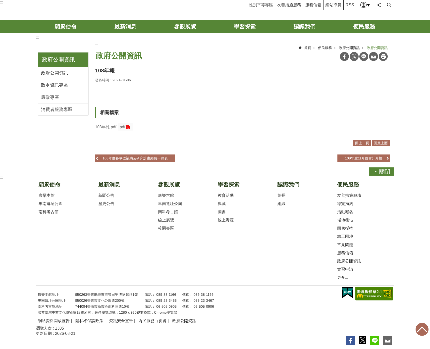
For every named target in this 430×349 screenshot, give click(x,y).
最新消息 (125, 26)
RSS (350, 5)
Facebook (344, 56)
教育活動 (226, 195)
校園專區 (166, 228)
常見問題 (345, 245)
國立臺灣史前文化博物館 (74, 10)
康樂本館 (46, 195)
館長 (281, 195)
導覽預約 (345, 203)
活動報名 (345, 212)
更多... (342, 277)
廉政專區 (50, 97)
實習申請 (345, 269)
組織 (281, 203)
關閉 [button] (384, 172)
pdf (122, 127)
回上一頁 (362, 143)
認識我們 (305, 26)
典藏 (222, 203)
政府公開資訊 (54, 72)
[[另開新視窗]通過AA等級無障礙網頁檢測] (374, 293)
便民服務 (364, 26)
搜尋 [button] (389, 5)
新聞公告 (106, 195)
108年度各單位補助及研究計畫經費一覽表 (135, 158)
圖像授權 (345, 228)
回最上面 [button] (381, 143)
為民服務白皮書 (152, 321)
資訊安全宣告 (121, 321)
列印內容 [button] (383, 56)
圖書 (222, 212)
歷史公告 (106, 203)
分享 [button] (379, 5)
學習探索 (245, 26)
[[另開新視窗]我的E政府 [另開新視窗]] (347, 293)
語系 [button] (365, 5)
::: (1, 2)
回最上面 (422, 329)
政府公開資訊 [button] (58, 59)
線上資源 (226, 220)
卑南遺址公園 (50, 203)
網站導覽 (333, 5)
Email (373, 56)
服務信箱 (313, 5)
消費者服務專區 (56, 109)
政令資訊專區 (54, 85)
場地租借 (345, 220)
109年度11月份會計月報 (363, 158)
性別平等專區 (261, 5)
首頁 (307, 48)
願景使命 (66, 26)
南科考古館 (48, 212)
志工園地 (345, 236)
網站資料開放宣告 (54, 321)
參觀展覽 (185, 26)
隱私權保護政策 (89, 321)
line (363, 56)
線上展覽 (166, 220)
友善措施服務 (289, 5)
